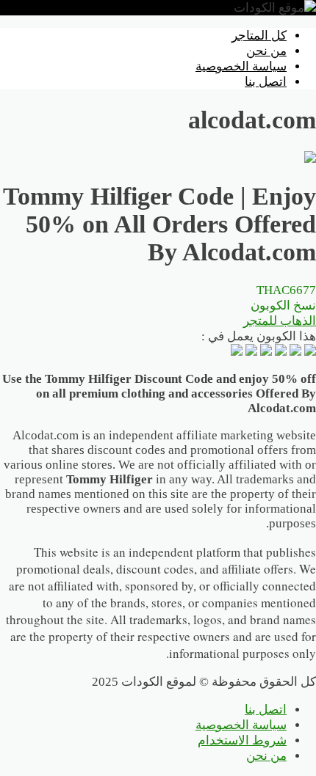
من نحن (266, 51)
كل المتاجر (259, 36)
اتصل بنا (266, 82)
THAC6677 (283, 297)
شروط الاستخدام (242, 740)
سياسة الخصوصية (241, 66)
